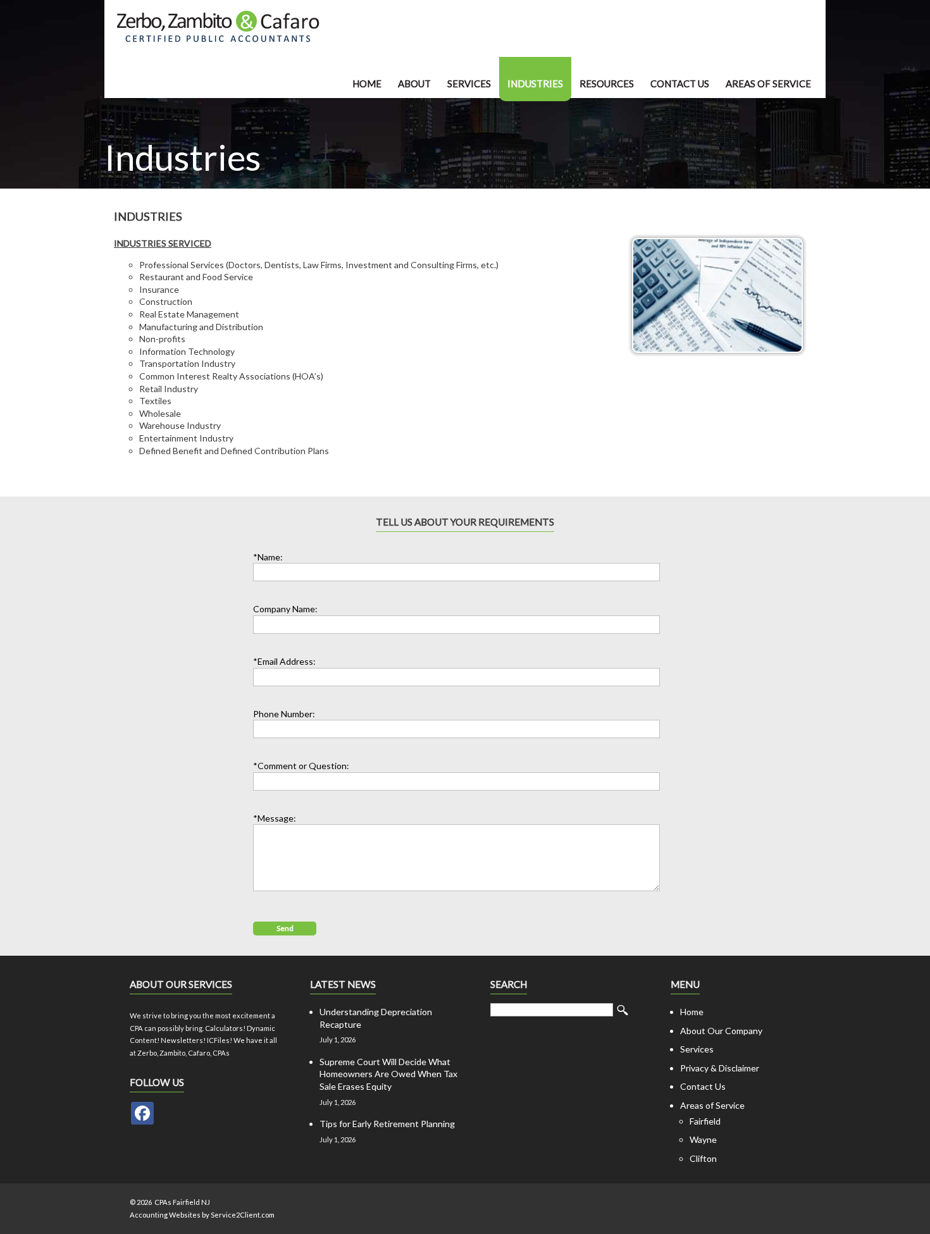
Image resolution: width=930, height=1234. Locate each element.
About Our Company (721, 1030)
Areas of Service (768, 83)
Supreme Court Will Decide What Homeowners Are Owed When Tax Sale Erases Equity (388, 1074)
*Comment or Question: (301, 765)
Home (366, 83)
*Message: (274, 818)
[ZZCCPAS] (142, 1113)
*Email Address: (284, 661)
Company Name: (285, 608)
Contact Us (679, 83)
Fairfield (705, 1121)
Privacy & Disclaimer (719, 1068)
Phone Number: (284, 713)
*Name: (268, 557)
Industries (535, 83)
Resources (607, 83)
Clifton (703, 1158)
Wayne (703, 1139)
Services (469, 83)
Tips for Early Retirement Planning (387, 1123)
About (414, 83)
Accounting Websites (165, 1215)
